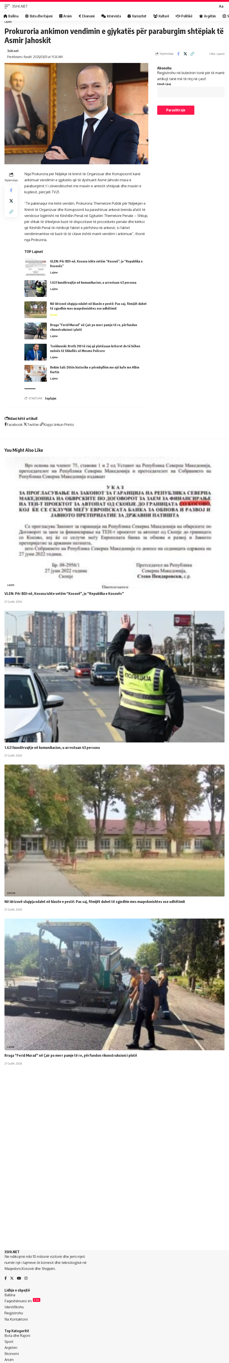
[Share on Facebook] (178, 53)
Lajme (8, 22)
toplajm (50, 398)
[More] (206, 53)
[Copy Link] (192, 53)
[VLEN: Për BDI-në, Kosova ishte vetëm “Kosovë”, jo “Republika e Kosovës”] (35, 267)
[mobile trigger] (8, 6)
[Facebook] (5, 1278)
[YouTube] (19, 1278)
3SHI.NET (20, 6)
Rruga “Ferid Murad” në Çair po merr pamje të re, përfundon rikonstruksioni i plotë (70, 1055)
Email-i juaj (164, 84)
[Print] (199, 53)
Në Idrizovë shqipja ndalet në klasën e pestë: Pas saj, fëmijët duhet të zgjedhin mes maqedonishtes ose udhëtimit (94, 901)
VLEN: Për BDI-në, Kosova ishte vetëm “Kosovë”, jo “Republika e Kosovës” (64, 593)
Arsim (53, 315)
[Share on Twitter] (185, 53)
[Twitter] (12, 1278)
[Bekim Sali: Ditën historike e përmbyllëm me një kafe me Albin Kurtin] (35, 373)
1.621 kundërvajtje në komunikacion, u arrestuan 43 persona (93, 282)
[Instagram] (26, 1278)
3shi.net (13, 51)
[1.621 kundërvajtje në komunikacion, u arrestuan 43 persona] (35, 288)
